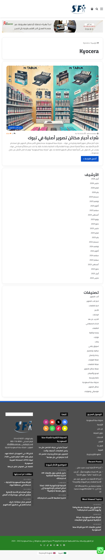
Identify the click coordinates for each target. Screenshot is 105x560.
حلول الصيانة (98, 433)
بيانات (97, 341)
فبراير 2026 (95, 187)
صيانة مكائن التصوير (91, 368)
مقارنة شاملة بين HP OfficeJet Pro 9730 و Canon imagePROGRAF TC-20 (87, 489)
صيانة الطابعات (93, 364)
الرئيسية (94, 43)
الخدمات (100, 437)
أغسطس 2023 (93, 264)
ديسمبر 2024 (94, 241)
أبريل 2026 (95, 178)
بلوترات (96, 337)
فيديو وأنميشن (93, 373)
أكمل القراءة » (90, 159)
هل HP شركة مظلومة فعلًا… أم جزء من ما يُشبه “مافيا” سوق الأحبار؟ (87, 473)
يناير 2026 (95, 192)
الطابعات (95, 328)
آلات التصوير (94, 296)
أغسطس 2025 (93, 214)
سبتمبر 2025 (94, 210)
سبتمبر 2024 (94, 255)
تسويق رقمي (93, 346)
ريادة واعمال (94, 355)
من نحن (100, 429)
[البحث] (96, 10)
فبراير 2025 (95, 232)
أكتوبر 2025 (94, 205)
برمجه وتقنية (94, 332)
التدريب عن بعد (93, 319)
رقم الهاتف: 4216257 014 (23, 438)
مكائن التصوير (94, 386)
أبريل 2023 (95, 273)
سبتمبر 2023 (94, 260)
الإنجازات (96, 314)
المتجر (101, 441)
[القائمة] (101, 10)
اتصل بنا (100, 445)
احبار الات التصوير (93, 301)
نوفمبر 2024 (94, 246)
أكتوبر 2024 (94, 251)
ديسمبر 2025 (94, 196)
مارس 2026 (94, 183)
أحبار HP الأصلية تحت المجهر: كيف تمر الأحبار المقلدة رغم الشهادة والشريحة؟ (86, 480)
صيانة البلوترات (93, 359)
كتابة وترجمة (94, 377)
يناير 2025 (95, 237)
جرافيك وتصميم (93, 350)
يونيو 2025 (95, 219)
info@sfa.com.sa (13, 444)
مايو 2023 (95, 269)
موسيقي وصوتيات (91, 391)
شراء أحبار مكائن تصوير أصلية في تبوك (63, 138)
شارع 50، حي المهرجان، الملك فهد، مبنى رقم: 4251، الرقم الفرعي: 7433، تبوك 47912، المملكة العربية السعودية (18, 458)
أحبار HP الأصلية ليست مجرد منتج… (88, 467)
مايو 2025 (95, 223)
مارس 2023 (94, 278)
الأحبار (96, 310)
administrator (92, 133)
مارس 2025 (94, 228)
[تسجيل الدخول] (92, 10)
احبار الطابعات (94, 305)
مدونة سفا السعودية (90, 382)
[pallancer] (52, 26)
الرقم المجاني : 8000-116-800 (21, 441)
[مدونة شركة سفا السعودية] (78, 9)
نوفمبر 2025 (94, 201)
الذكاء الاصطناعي (92, 323)
